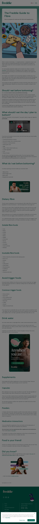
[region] (18, 517)
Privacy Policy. (7, 517)
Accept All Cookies (31, 520)
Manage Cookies (22, 520)
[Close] (35, 513)
